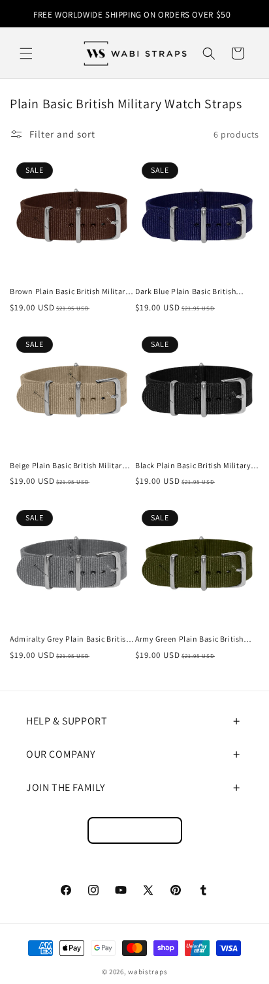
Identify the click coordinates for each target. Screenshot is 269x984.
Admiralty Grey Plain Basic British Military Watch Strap (70, 639)
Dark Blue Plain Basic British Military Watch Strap (185, 291)
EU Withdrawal (135, 830)
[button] (26, 53)
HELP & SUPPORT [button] (66, 721)
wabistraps (147, 971)
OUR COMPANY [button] (60, 754)
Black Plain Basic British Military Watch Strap (193, 465)
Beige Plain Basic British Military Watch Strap (68, 465)
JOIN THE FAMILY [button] (65, 787)
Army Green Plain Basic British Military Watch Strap (189, 639)
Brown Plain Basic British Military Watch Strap (69, 291)
